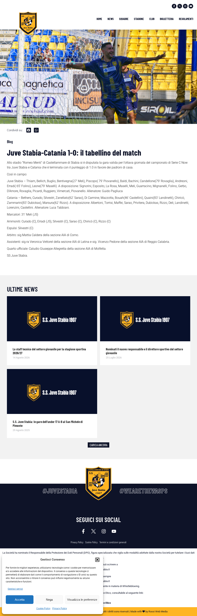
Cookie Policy (43, 608)
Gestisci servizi (15, 589)
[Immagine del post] (52, 318)
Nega (49, 599)
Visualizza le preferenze (82, 599)
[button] (97, 560)
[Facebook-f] (174, 6)
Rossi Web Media (158, 611)
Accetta (19, 599)
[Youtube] (191, 6)
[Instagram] (185, 6)
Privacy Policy (59, 608)
